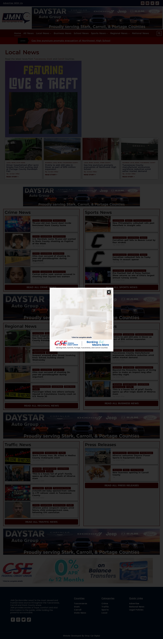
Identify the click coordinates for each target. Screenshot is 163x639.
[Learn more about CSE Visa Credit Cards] (81, 319)
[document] (81, 319)
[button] (109, 292)
